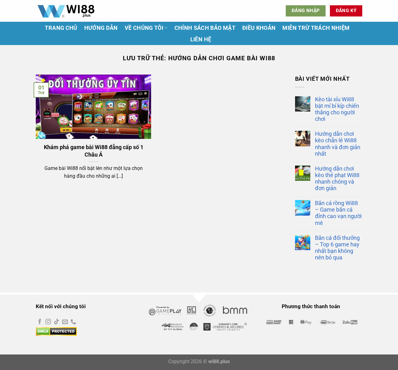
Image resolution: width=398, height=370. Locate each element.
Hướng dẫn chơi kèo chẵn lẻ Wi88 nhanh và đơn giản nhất (337, 144)
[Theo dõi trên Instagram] (48, 322)
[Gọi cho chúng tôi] (73, 322)
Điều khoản (259, 28)
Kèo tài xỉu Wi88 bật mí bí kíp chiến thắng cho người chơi (337, 109)
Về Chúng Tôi (144, 28)
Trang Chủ (61, 28)
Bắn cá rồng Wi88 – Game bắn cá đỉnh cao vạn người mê (338, 213)
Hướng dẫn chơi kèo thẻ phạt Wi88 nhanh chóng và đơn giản (337, 178)
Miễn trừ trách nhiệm (315, 28)
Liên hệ (200, 39)
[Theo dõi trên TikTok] (56, 322)
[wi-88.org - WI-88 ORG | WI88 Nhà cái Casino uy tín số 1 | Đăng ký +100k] (67, 11)
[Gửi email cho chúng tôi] (65, 322)
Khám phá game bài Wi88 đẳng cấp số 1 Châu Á (93, 151)
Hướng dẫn (101, 28)
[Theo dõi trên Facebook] (40, 322)
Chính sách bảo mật (204, 28)
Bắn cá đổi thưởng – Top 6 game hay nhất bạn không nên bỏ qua (337, 248)
